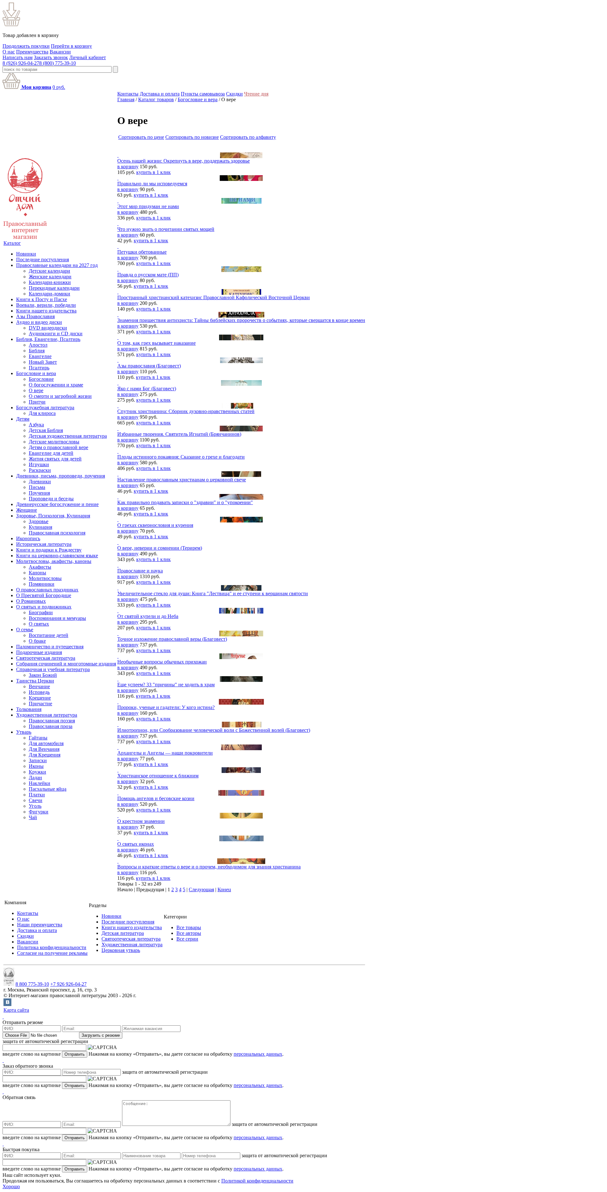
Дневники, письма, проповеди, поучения (60, 476)
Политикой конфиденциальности (257, 1180)
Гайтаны (38, 737)
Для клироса (42, 413)
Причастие (40, 703)
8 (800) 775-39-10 (57, 63)
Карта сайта (16, 1010)
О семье (24, 629)
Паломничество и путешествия (49, 646)
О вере (36, 390)
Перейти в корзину (71, 46)
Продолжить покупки (26, 46)
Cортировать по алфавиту (248, 137)
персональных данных (258, 1054)
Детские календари (49, 271)
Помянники (41, 584)
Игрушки (39, 464)
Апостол (38, 345)
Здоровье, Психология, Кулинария (53, 515)
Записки (38, 760)
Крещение (40, 698)
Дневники (40, 481)
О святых (39, 624)
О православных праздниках (47, 589)
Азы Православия (35, 316)
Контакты (127, 93)
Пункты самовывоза (203, 93)
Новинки (26, 253)
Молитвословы (45, 578)
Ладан (35, 777)
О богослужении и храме (56, 384)
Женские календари (50, 276)
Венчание (39, 686)
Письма (37, 487)
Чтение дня (256, 93)
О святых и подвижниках (43, 606)
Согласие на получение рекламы (52, 953)
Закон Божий (43, 675)
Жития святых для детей (55, 458)
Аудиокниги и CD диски (56, 333)
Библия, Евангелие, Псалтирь (48, 339)
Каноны (37, 572)
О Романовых (31, 601)
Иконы (36, 766)
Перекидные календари (54, 288)
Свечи (35, 800)
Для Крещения (44, 754)
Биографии (41, 612)
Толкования (28, 709)
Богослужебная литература (45, 407)
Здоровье (38, 521)
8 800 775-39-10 (32, 984)
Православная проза (50, 726)
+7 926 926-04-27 (68, 984)
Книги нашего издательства (46, 310)
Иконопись (28, 538)
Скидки (234, 93)
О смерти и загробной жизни (60, 396)
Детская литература (122, 933)
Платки (37, 794)
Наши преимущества (39, 924)
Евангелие (40, 356)
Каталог (12, 243)
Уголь (35, 806)
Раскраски (40, 470)
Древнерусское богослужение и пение (57, 504)
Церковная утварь (120, 950)
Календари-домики (49, 293)
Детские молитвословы (54, 441)
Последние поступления (42, 259)
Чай (33, 817)
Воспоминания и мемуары (57, 618)
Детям (22, 419)
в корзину (127, 166)
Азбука (36, 424)
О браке (37, 641)
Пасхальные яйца (47, 789)
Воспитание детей (48, 635)
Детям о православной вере (58, 447)
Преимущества (32, 51)
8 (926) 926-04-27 (21, 63)
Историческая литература (43, 544)
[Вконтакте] (7, 1004)
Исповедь (39, 692)
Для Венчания (44, 749)
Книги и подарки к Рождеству (49, 550)
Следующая (201, 889)
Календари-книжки (50, 282)
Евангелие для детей (51, 453)
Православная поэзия (52, 720)
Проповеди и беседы (51, 498)
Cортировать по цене (141, 137)
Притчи (37, 402)
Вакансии (60, 51)
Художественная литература (46, 715)
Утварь (23, 732)
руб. (58, 87)
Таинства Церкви (35, 680)
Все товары (188, 927)
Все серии (187, 939)
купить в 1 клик (153, 172)
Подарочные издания (39, 652)
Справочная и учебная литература (53, 669)
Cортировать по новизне (192, 137)
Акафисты (40, 567)
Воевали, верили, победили (46, 305)
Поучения (39, 493)
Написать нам (18, 57)
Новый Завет (43, 362)
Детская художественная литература (68, 436)
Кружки (37, 772)
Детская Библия (46, 430)
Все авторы (188, 933)
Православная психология (57, 532)
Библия (37, 350)
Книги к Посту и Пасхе (41, 299)
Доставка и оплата (160, 93)
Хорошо (11, 1186)
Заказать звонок (51, 57)
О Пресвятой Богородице (43, 595)
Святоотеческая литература (45, 658)
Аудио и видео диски (39, 322)
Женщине (26, 510)
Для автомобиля (46, 743)
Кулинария (40, 527)
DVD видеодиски (48, 327)
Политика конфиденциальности (51, 947)
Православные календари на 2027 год (57, 265)
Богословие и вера (36, 373)
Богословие (41, 379)
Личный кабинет (87, 57)
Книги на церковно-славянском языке (57, 555)
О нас (9, 51)
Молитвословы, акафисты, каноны (53, 561)
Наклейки (39, 783)
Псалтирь (39, 367)
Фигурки (38, 811)
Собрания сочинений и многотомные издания (66, 663)
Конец (224, 889)
